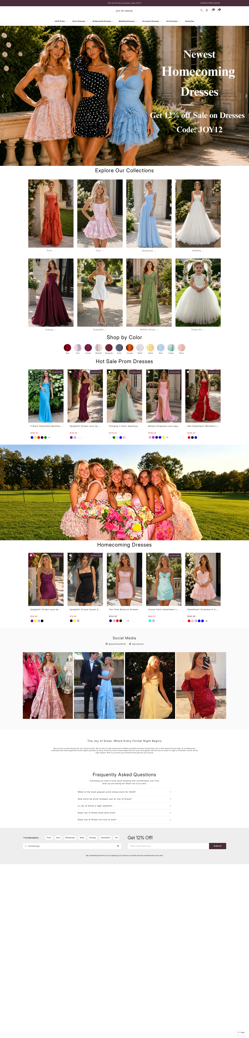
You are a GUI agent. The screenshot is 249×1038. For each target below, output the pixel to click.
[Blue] (32, 437)
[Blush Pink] (124, 437)
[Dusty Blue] (120, 437)
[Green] (45, 437)
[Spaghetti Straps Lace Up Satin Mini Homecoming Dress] (46, 579)
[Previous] (3, 96)
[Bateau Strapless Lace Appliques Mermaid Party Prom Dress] (163, 396)
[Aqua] (149, 620)
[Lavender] (117, 437)
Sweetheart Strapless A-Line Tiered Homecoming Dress (203, 609)
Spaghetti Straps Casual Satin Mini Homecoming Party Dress (85, 609)
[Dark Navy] (156, 437)
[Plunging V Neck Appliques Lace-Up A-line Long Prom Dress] (124, 396)
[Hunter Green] (114, 437)
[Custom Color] (81, 437)
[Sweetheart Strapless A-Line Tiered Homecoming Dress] (203, 579)
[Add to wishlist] (31, 372)
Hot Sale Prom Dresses (124, 361)
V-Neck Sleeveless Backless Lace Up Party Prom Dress (46, 426)
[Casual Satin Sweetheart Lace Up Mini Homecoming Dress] (163, 579)
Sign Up (218, 846)
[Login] (207, 10)
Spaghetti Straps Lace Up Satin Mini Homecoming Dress (46, 609)
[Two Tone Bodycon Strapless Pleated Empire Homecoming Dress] (124, 579)
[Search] (201, 10)
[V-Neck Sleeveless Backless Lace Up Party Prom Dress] (46, 396)
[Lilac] (124, 620)
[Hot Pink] (192, 621)
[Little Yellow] (74, 620)
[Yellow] (35, 437)
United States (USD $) (210, 3)
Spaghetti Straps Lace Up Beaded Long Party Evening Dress (85, 426)
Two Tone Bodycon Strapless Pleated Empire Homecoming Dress (124, 609)
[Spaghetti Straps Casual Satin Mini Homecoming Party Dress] (85, 579)
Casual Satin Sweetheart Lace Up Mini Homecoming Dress (163, 609)
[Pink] (74, 437)
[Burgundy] (78, 437)
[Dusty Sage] (110, 437)
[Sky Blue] (199, 621)
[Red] (38, 437)
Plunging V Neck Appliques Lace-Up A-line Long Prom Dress (124, 426)
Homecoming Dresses (124, 544)
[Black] (42, 437)
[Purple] (71, 437)
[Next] (246, 96)
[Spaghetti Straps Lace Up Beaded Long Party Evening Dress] (85, 396)
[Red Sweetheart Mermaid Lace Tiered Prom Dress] (203, 396)
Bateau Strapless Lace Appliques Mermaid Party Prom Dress (163, 426)
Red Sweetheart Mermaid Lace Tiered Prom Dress (203, 426)
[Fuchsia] (153, 437)
